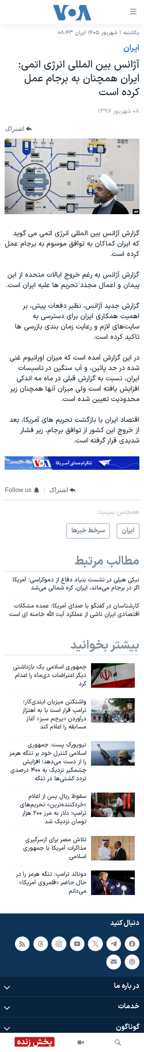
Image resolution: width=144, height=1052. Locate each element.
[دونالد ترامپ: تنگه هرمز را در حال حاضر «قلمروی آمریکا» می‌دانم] (113, 882)
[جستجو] (117, 1042)
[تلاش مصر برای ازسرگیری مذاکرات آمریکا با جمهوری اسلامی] (113, 848)
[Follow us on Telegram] (113, 943)
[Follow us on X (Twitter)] (95, 943)
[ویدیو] (80, 1042)
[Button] (18, 129)
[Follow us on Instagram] (58, 943)
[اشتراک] (113, 962)
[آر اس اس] (22, 943)
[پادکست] (132, 962)
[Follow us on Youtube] (77, 943)
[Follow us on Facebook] (132, 943)
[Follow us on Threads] (40, 943)
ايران (131, 48)
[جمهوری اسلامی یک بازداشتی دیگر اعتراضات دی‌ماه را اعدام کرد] (113, 675)
